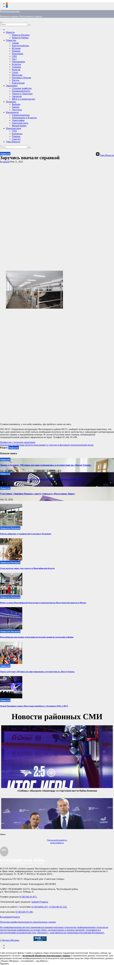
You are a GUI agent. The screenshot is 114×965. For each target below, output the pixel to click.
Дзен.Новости (13, 141)
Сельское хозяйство (22, 88)
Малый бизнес (19, 125)
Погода (15, 80)
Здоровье (16, 67)
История (16, 48)
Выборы (16, 104)
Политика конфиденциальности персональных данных (28, 922)
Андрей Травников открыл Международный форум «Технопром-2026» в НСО (42, 479)
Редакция (5, 161)
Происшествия (13, 128)
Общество (11, 40)
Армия (15, 43)
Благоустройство (20, 45)
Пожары (16, 136)
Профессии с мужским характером (17, 442)
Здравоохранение (21, 115)
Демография (18, 120)
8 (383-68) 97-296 (24, 912)
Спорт (15, 72)
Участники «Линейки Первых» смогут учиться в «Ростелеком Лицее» (37, 493)
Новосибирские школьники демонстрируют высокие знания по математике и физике (37, 637)
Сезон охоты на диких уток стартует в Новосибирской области (27, 568)
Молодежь (17, 75)
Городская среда (20, 123)
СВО (14, 56)
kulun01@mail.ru (40, 902)
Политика (11, 101)
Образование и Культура (24, 117)
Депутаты (17, 109)
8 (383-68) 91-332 (58, 907)
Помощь (16, 51)
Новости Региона (21, 35)
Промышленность (21, 91)
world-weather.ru (57, 843)
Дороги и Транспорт (22, 93)
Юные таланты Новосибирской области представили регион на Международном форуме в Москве (43, 603)
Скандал (16, 139)
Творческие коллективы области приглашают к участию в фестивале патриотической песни (47, 445)
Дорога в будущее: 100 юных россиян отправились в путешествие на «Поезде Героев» (45, 465)
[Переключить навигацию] (1, 22)
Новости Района (20, 37)
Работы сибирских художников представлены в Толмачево (25, 534)
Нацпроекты (12, 112)
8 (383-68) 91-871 (28, 896)
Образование (18, 61)
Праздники (17, 53)
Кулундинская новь (10, 11)
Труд (14, 59)
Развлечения (18, 83)
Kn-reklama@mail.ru (10, 917)
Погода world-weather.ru (57, 840)
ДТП (14, 131)
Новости (10, 32)
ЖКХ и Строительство (23, 99)
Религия (16, 69)
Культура (16, 64)
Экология (17, 96)
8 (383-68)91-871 (40, 907)
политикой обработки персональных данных (46, 955)
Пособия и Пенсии (21, 77)
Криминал (17, 133)
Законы (15, 107)
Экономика (11, 85)
